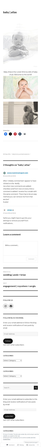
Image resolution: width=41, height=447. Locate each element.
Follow (7, 341)
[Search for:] (18, 388)
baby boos (15, 154)
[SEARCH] (36, 388)
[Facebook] (11, 306)
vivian (9, 210)
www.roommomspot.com (17, 173)
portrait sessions (24, 154)
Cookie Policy (6, 439)
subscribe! (9, 416)
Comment (31, 259)
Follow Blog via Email (13, 318)
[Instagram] (5, 306)
